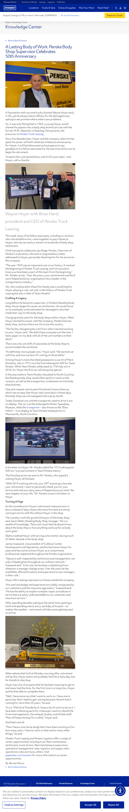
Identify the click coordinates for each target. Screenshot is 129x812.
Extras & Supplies (67, 7)
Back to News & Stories (17, 40)
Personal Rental (10, 2)
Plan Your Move (86, 7)
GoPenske (61, 2)
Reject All (113, 804)
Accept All (90, 804)
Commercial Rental (29, 2)
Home (8, 22)
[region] (64, 799)
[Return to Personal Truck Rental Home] (10, 7)
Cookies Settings (14, 804)
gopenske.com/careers (18, 755)
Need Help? (103, 8)
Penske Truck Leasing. (32, 134)
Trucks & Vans (48, 7)
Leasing (42, 2)
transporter (33, 407)
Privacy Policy (38, 798)
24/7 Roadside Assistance (14, 784)
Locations (33, 7)
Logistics (51, 2)
